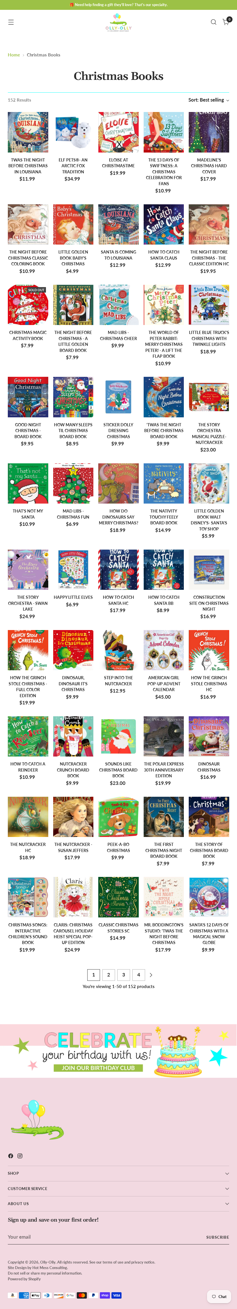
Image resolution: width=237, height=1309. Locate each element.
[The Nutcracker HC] (28, 817)
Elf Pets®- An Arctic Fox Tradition (73, 166)
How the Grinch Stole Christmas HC (209, 683)
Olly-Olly (47, 1262)
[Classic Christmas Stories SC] (118, 897)
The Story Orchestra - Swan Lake (28, 603)
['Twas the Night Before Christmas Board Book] (164, 397)
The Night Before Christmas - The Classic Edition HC (209, 258)
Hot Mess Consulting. (50, 1267)
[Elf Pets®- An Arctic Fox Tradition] (73, 132)
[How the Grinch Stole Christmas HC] (209, 650)
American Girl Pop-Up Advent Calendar (163, 683)
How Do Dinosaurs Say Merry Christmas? (118, 517)
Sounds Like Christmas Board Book (118, 770)
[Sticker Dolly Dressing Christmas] (118, 397)
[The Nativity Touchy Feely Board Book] (164, 483)
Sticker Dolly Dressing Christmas (118, 431)
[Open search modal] (214, 22)
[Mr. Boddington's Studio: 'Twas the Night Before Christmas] (164, 897)
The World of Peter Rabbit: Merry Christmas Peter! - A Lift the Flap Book (164, 344)
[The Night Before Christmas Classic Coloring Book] (28, 224)
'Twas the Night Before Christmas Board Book (164, 431)
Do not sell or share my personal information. (45, 1273)
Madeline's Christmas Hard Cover (209, 166)
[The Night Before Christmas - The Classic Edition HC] (209, 224)
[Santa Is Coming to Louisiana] (118, 224)
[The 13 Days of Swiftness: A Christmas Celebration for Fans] (164, 132)
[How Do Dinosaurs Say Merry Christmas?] (118, 483)
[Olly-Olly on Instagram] (20, 1157)
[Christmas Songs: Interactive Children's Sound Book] (28, 897)
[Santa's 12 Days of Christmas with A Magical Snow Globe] (209, 897)
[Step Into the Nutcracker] (118, 650)
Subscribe (217, 1237)
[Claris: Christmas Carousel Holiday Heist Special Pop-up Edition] (73, 897)
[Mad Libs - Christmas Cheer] (118, 305)
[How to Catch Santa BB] (164, 570)
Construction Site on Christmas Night (209, 603)
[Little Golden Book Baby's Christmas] (73, 224)
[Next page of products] (150, 975)
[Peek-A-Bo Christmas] (118, 817)
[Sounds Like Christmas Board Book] (118, 736)
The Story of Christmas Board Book (209, 850)
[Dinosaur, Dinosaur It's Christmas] (73, 650)
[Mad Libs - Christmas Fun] (73, 483)
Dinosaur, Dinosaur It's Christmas (73, 683)
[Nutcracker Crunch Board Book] (73, 736)
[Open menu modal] (11, 22)
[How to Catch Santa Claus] (164, 224)
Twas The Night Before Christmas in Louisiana (28, 166)
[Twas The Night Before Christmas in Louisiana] (28, 132)
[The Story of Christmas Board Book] (209, 817)
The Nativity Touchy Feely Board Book (163, 517)
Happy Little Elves (73, 597)
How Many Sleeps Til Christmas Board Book (73, 431)
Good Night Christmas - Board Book (28, 431)
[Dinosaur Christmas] (209, 736)
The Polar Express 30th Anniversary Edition (164, 770)
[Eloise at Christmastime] (118, 132)
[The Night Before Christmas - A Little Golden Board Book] (73, 305)
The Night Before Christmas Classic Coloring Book (28, 258)
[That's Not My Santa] (28, 483)
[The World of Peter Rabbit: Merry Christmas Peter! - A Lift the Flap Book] (164, 305)
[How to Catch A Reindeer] (28, 736)
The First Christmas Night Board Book (163, 850)
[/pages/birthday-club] (118, 1051)
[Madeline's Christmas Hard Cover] (209, 132)
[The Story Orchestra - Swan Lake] (28, 570)
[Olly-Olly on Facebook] (11, 1157)
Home (14, 54)
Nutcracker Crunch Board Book (73, 770)
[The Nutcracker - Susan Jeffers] (73, 817)
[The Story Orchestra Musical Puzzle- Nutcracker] (209, 397)
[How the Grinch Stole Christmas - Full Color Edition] (28, 650)
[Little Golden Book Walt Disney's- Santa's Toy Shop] (209, 483)
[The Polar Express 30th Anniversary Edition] (164, 736)
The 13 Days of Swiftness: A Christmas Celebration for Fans (164, 172)
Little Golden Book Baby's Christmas (73, 258)
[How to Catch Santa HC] (118, 570)
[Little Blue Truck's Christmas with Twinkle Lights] (209, 305)
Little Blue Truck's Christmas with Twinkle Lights (209, 338)
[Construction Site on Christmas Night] (209, 570)
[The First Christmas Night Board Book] (164, 817)
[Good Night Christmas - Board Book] (28, 397)
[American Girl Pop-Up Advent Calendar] (164, 650)
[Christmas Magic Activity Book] (28, 305)
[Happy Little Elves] (73, 570)
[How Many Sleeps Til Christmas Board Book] (73, 397)
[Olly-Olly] (118, 22)
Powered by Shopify (24, 1279)
